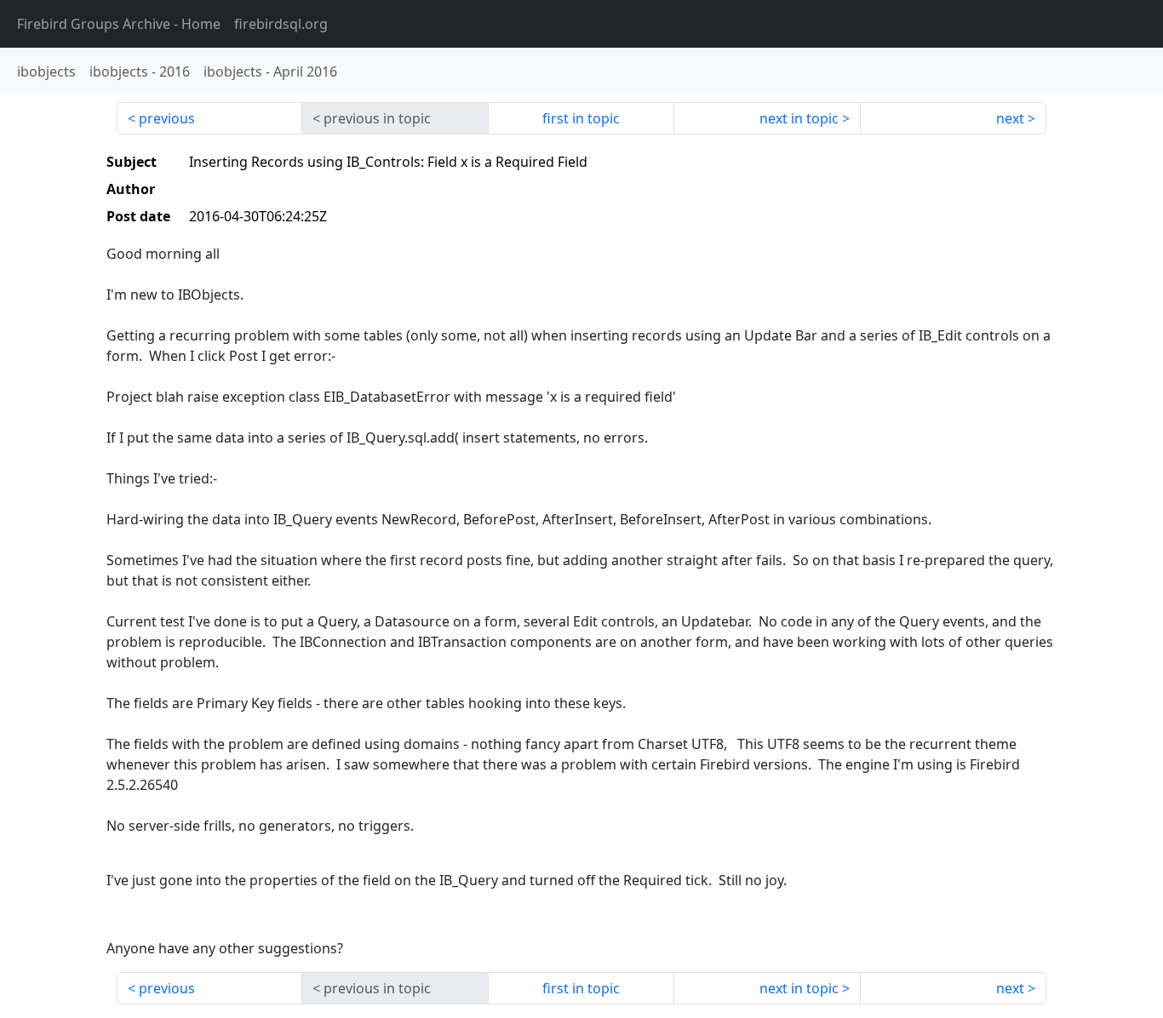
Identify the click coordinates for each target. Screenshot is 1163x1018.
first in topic (581, 118)
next (1010, 118)
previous (167, 118)
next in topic (799, 118)
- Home (119, 23)
